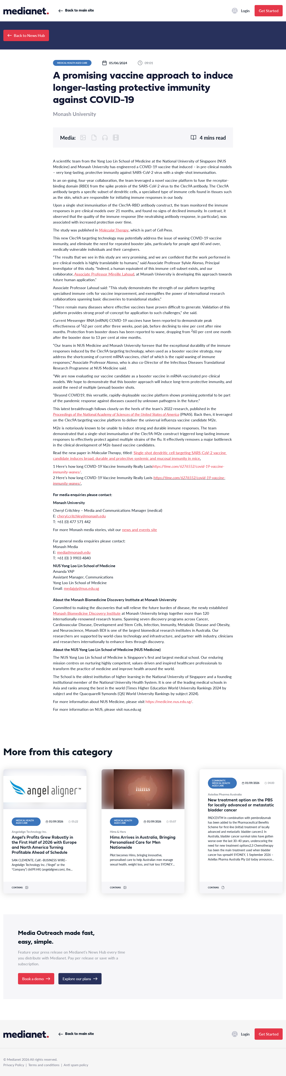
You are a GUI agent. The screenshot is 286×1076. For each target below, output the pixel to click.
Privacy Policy (13, 1064)
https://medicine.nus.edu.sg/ (169, 701)
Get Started (268, 10)
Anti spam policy (76, 1064)
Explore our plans (77, 978)
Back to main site (79, 11)
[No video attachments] (115, 137)
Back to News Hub (29, 35)
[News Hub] (26, 10)
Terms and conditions (43, 1064)
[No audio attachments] (105, 137)
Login (245, 10)
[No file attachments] (94, 137)
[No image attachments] (83, 137)
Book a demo (33, 978)
